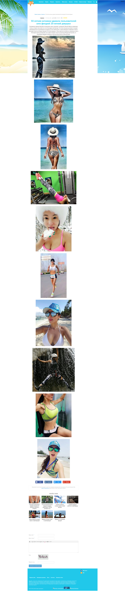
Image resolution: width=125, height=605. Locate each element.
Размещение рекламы (41, 577)
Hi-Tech (76, 2)
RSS (83, 572)
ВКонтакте (85, 570)
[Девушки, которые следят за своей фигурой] (47, 514)
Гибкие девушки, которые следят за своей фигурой (34, 520)
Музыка (52, 2)
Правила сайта (32, 577)
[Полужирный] (29, 541)
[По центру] (37, 541)
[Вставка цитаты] (48, 541)
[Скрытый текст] (46, 541)
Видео (46, 2)
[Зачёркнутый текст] (34, 541)
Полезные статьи (59, 577)
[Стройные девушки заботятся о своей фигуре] (72, 499)
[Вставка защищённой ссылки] (43, 541)
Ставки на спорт (82, 2)
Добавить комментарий (35, 566)
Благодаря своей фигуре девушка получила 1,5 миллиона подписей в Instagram (34, 506)
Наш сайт (30, 581)
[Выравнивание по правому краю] (38, 541)
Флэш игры (64, 2)
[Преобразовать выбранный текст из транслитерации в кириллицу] (49, 541)
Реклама (90, 2)
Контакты (53, 577)
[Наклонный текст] (31, 541)
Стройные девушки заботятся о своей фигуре (72, 505)
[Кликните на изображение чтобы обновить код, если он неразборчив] (43, 559)
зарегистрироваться (45, 488)
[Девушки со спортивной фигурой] (60, 514)
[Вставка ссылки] (42, 541)
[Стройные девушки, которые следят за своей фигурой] (60, 499)
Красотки (58, 2)
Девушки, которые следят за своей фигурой (47, 520)
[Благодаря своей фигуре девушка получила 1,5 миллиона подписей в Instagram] (34, 499)
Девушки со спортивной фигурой (60, 520)
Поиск (48, 577)
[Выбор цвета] (45, 541)
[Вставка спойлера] (51, 541)
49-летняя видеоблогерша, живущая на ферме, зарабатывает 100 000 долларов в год (47, 506)
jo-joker (55, 18)
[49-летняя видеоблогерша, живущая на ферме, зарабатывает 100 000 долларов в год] (47, 499)
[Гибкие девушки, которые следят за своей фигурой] (34, 514)
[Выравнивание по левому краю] (35, 541)
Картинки (41, 2)
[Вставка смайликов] (40, 541)
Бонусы (70, 2)
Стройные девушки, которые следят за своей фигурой (60, 506)
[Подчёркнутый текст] (32, 541)
